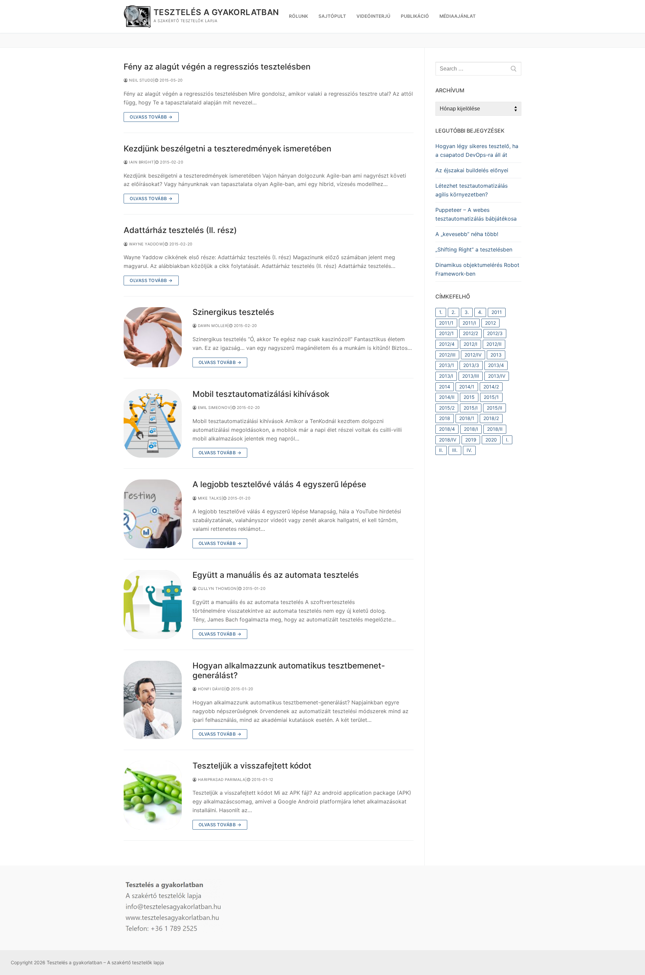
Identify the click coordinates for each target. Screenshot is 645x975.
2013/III (470, 376)
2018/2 (491, 418)
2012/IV (473, 355)
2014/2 (491, 386)
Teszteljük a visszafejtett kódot (251, 766)
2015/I (471, 408)
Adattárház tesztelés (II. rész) (180, 230)
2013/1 (446, 365)
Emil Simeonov (213, 407)
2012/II (494, 344)
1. (440, 312)
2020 (491, 440)
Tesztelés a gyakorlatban (216, 12)
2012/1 (446, 333)
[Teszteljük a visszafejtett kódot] (153, 795)
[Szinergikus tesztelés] (153, 337)
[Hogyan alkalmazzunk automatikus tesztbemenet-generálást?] (153, 700)
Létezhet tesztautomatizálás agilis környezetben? (471, 190)
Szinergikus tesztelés (233, 312)
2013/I (446, 376)
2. (454, 312)
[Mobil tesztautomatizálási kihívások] (153, 423)
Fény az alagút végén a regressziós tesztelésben (217, 67)
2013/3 (471, 365)
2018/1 (466, 418)
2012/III (447, 355)
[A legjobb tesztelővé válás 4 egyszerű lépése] (153, 513)
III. (455, 450)
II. (441, 450)
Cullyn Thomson (217, 588)
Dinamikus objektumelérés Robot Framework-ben (477, 269)
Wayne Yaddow (145, 244)
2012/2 (470, 333)
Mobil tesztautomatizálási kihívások (260, 394)
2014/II (447, 397)
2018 (444, 418)
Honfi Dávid (210, 689)
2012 (490, 323)
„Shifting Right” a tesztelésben (473, 249)
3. (467, 312)
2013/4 (496, 365)
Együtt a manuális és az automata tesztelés (275, 575)
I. (507, 440)
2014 (444, 386)
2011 (496, 312)
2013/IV (496, 376)
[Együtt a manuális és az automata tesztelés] (153, 604)
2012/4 (447, 344)
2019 (470, 440)
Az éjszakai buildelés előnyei (471, 170)
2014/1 (466, 386)
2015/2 (447, 408)
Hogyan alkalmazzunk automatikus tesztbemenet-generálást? (288, 670)
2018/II (495, 429)
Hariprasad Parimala (221, 779)
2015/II (494, 408)
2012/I (470, 344)
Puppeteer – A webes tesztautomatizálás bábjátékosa (476, 214)
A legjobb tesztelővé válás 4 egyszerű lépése (279, 484)
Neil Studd (140, 80)
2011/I (469, 323)
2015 (469, 397)
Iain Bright (141, 162)
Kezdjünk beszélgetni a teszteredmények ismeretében (227, 148)
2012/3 (495, 333)
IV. (469, 450)
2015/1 (491, 397)
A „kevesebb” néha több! (466, 234)
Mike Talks (209, 498)
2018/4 (447, 429)
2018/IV (447, 440)
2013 (496, 355)
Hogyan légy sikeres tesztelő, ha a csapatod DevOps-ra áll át (476, 150)
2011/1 (446, 323)
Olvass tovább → (151, 117)
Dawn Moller (212, 325)
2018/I (471, 429)
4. (480, 312)
